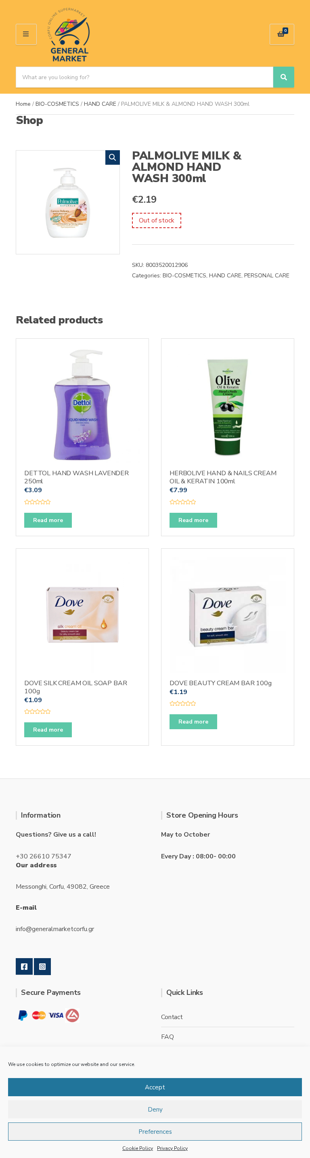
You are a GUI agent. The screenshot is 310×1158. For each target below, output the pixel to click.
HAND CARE (100, 104)
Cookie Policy (137, 1148)
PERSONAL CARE (266, 275)
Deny (155, 1110)
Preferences (155, 1132)
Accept (155, 1087)
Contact (172, 1017)
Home (23, 104)
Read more (48, 520)
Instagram (42, 966)
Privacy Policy (172, 1148)
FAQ (167, 1036)
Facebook (24, 966)
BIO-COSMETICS (57, 104)
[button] (112, 157)
